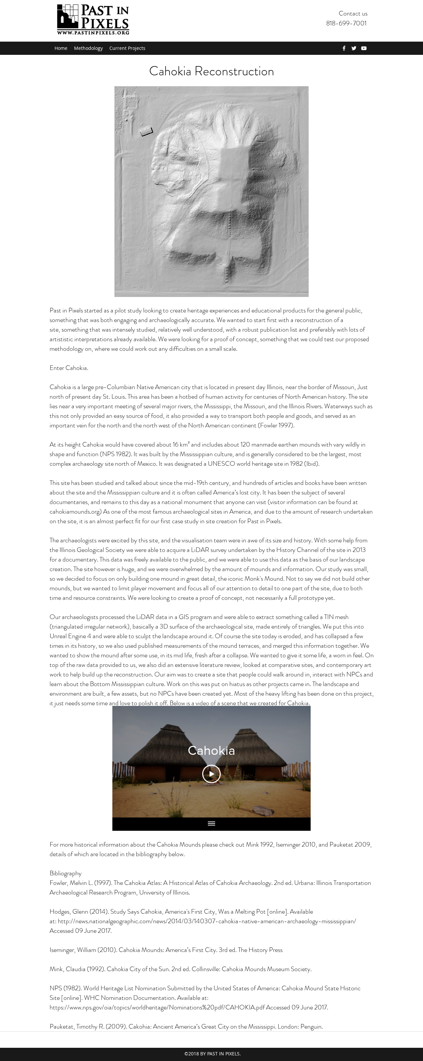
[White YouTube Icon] (364, 48)
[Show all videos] (211, 824)
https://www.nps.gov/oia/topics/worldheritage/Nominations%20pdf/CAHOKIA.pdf (157, 1007)
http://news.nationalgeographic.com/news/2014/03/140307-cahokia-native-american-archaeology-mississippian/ (207, 921)
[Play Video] (211, 774)
